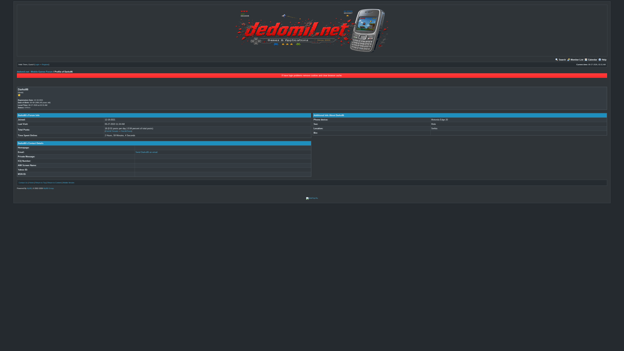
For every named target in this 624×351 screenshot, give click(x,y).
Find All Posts (126, 131)
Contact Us (23, 183)
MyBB (29, 188)
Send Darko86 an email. (147, 152)
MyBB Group (48, 188)
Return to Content (54, 183)
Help (604, 59)
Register (45, 64)
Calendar (592, 59)
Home (31, 183)
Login (37, 64)
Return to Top (40, 183)
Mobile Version (68, 183)
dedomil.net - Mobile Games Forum (35, 72)
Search (562, 59)
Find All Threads (111, 131)
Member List (577, 59)
